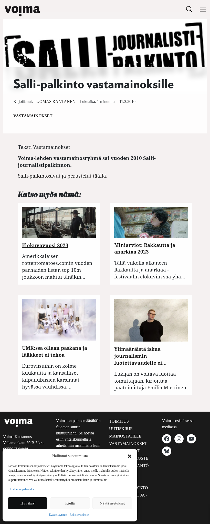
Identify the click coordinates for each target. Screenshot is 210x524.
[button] (129, 455)
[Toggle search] (189, 9)
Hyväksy (27, 503)
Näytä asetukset (112, 503)
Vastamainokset (32, 116)
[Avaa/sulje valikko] (203, 9)
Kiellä (70, 503)
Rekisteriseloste (79, 515)
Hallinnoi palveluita (22, 489)
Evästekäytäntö (58, 515)
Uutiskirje (121, 428)
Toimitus (119, 421)
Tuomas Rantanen (55, 101)
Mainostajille (125, 436)
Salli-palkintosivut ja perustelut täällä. (62, 175)
